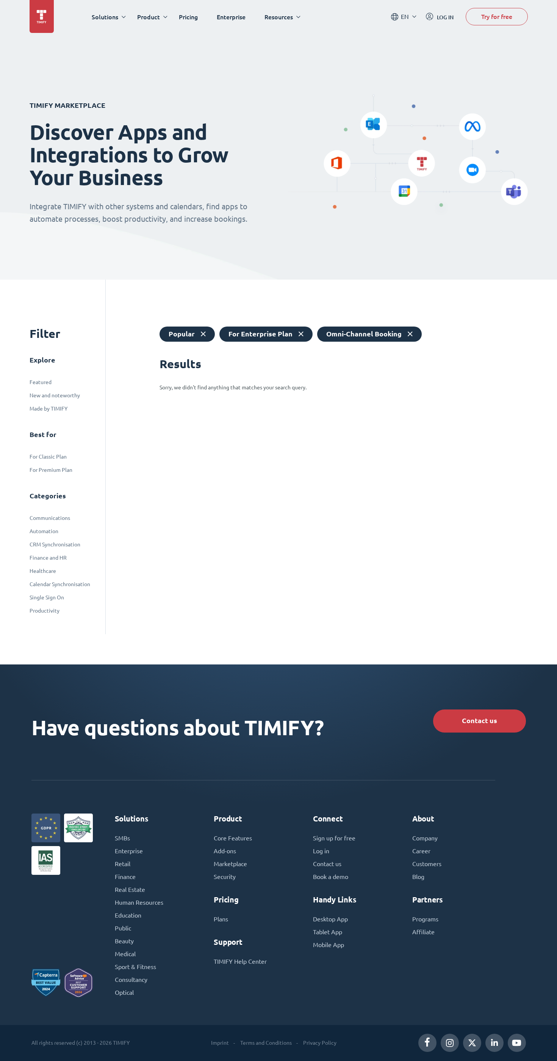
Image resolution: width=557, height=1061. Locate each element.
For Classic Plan (48, 457)
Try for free (496, 16)
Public (123, 928)
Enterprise (231, 16)
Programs (425, 919)
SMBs (122, 838)
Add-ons (225, 851)
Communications (50, 518)
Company (425, 838)
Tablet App (327, 932)
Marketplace (230, 863)
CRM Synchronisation (55, 544)
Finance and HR (48, 558)
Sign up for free (334, 838)
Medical (125, 954)
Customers (426, 863)
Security (225, 876)
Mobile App (328, 944)
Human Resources (139, 902)
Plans (221, 919)
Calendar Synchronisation (60, 584)
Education (128, 915)
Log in (321, 851)
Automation (44, 531)
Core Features (233, 838)
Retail (122, 863)
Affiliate (423, 932)
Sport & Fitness (135, 966)
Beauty (124, 941)
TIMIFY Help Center (240, 961)
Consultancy (131, 979)
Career (421, 851)
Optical (124, 992)
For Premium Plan (51, 470)
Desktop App (330, 919)
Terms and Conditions (266, 1043)
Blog (418, 876)
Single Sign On (47, 597)
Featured (41, 382)
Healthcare (43, 571)
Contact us (479, 721)
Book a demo (330, 876)
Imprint (220, 1043)
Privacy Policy (319, 1043)
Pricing (188, 16)
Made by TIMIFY (48, 409)
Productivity (44, 611)
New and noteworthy (55, 395)
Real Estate (130, 889)
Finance (125, 876)
